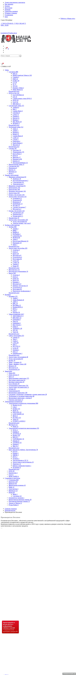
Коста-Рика (17, 154)
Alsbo (15, 129)
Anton (15, 239)
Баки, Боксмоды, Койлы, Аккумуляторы (23, 449)
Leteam (16, 337)
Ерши (16, 266)
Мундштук (17, 209)
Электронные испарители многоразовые (24, 428)
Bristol (16, 134)
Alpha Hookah (18, 300)
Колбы (12, 360)
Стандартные (18, 182)
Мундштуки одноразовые (18, 271)
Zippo (12, 373)
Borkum (16, 132)
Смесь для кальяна (16, 335)
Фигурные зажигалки (17, 380)
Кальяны (8, 294)
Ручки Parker (14, 505)
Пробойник (17, 204)
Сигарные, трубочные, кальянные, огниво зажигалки (28, 394)
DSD (15, 79)
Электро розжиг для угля (22, 223)
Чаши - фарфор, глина (17, 364)
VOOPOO (17, 442)
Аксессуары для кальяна (18, 220)
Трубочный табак (16, 127)
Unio (15, 310)
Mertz (15, 494)
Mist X (15, 446)
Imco (11, 376)
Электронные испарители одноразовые (23, 403)
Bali (14, 109)
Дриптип (17, 464)
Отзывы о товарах (11, 13)
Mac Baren (17, 122)
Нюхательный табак (16, 164)
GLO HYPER (18, 95)
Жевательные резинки (17, 485)
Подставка (17, 259)
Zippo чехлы (14, 375)
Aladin (15, 298)
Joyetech (16, 458)
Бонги (12, 273)
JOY (15, 330)
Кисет (16, 253)
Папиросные (17, 214)
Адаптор (16, 250)
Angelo (16, 228)
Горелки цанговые (16, 400)
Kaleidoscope (17, 353)
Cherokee (16, 113)
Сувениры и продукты (12, 478)
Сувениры (14, 480)
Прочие (16, 312)
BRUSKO (16, 104)
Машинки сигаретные (17, 186)
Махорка (13, 171)
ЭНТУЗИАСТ (18, 316)
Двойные (17, 179)
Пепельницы (14, 187)
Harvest (16, 118)
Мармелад (13, 490)
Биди (11, 173)
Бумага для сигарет (16, 195)
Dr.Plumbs (16, 234)
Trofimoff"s (17, 328)
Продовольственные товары (19, 501)
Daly (15, 344)
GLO (15, 102)
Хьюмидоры (14, 218)
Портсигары (14, 189)
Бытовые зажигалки (16, 382)
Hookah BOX (18, 307)
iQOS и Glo (14, 93)
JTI (15, 86)
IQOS (15, 100)
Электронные (14, 391)
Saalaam (16, 350)
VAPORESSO (18, 439)
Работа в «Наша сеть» (68, 18)
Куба (15, 155)
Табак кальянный (16, 314)
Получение (8, 8)
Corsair (15, 139)
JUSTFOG (17, 433)
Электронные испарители (13, 401)
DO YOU (16, 346)
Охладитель (17, 257)
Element (16, 444)
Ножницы (17, 202)
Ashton (15, 130)
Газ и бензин (14, 384)
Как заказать (9, 4)
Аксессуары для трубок (18, 248)
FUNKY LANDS (19, 421)
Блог (6, 17)
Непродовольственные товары (20, 499)
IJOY (15, 457)
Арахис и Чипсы (15, 503)
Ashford (16, 107)
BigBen (16, 232)
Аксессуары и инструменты (23, 462)
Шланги (12, 366)
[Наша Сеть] (16, 43)
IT (14, 84)
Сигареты (13, 72)
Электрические (18, 184)
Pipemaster (17, 243)
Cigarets (16, 77)
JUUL (15, 430)
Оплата (7, 6)
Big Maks (17, 305)
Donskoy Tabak (18, 88)
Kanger (16, 453)
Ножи (12, 492)
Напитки (13, 482)
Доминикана (18, 152)
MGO (15, 416)
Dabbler (16, 432)
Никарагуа (17, 159)
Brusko (16, 435)
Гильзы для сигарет (17, 211)
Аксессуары (14, 193)
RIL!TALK (17, 325)
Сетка (16, 261)
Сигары (13, 148)
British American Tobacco (22, 75)
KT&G (16, 81)
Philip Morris (18, 89)
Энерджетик (13, 489)
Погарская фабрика (20, 163)
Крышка (16, 282)
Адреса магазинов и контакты (15, 2)
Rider (15, 244)
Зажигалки (8, 371)
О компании (9, 15)
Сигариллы (14, 166)
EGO (15, 451)
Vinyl (15, 332)
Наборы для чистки (20, 285)
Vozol (15, 419)
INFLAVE (17, 412)
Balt (15, 73)
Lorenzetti (17, 236)
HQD (15, 410)
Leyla (15, 348)
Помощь (7, 9)
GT (15, 82)
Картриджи (13, 473)
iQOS (11, 471)
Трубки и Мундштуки (12, 225)
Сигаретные (18, 212)
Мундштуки (14, 269)
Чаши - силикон (15, 362)
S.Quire (12, 389)
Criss (15, 407)
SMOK (16, 455)
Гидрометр (17, 198)
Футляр (16, 205)
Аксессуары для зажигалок (19, 387)
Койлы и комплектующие (22, 466)
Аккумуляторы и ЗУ (20, 460)
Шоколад (13, 483)
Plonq (15, 426)
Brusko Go (17, 405)
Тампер (16, 264)
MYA (15, 309)
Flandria (16, 116)
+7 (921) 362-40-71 (13, 24)
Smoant (16, 441)
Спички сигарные (19, 207)
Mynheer (16, 123)
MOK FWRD (14, 476)
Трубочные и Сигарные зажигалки (21, 396)
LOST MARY (18, 414)
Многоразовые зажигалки (19, 378)
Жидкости (13, 425)
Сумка (16, 262)
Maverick (16, 145)
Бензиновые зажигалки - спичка (20, 398)
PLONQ (17, 417)
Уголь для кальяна (20, 221)
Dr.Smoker (17, 467)
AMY (15, 302)
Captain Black (18, 111)
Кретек (12, 170)
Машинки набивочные (17, 177)
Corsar (16, 114)
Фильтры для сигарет (17, 191)
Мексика (17, 157)
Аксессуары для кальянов (18, 357)
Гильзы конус (18, 216)
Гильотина (17, 200)
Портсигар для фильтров (21, 291)
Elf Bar (16, 408)
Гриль (15, 252)
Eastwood (16, 141)
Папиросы (13, 168)
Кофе (11, 487)
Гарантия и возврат (11, 11)
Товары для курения (11, 175)
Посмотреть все (14, 91)
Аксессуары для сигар (17, 196)
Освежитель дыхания (16, 498)
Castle (16, 138)
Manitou (16, 120)
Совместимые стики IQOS (22, 98)
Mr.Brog (16, 237)
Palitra (15, 326)
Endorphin (16, 319)
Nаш (15, 321)
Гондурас (17, 150)
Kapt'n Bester (17, 143)
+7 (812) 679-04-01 (7, 23)
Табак (7, 70)
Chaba (15, 341)
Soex (15, 351)
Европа (16, 161)
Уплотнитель (14, 369)
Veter (15, 339)
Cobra (16, 343)
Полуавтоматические (20, 180)
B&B (15, 230)
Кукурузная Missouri (20, 241)
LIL (15, 97)
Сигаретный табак (16, 105)
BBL (15, 303)
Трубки (12, 227)
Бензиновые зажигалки (18, 392)
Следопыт (17, 496)
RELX (15, 437)
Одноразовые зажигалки (18, 385)
